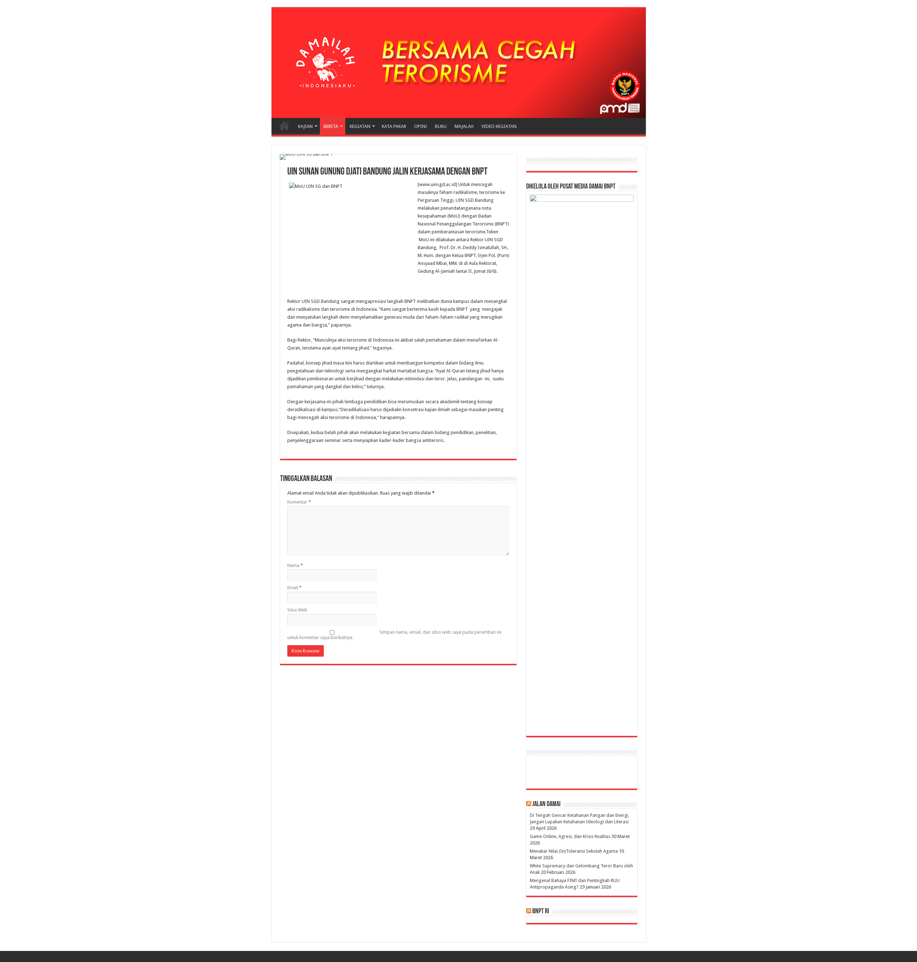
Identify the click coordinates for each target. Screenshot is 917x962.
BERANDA (284, 125)
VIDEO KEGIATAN (499, 126)
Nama (295, 565)
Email (294, 587)
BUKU (441, 126)
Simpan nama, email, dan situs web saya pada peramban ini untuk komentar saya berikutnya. (394, 634)
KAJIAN (305, 126)
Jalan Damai (546, 804)
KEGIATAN (360, 126)
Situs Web (297, 610)
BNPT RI (540, 911)
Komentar (299, 502)
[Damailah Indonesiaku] (459, 63)
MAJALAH (464, 126)
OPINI (420, 126)
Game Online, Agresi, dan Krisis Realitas (570, 836)
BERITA (330, 126)
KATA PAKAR (394, 126)
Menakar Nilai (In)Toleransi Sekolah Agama (574, 851)
